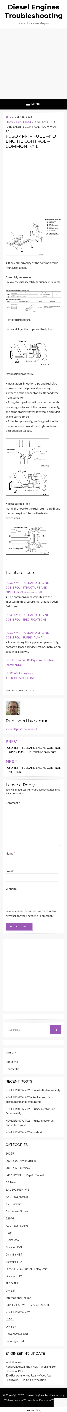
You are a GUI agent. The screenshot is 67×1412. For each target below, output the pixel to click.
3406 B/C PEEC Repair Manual (25, 1175)
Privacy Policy (33, 1409)
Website (11, 888)
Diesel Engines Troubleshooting (45, 1395)
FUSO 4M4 (23, 122)
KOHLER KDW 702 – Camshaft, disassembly (33, 1090)
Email (10, 871)
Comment (13, 802)
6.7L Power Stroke (17, 1211)
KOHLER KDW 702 (18, 1312)
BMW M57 (12, 1240)
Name (10, 853)
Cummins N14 (14, 1261)
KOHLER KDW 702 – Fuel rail (24, 1132)
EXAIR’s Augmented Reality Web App (29, 1375)
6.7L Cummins (14, 1204)
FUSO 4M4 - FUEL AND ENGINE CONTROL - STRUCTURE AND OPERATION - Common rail (27, 587)
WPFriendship (30, 1399)
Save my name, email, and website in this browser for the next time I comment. (31, 913)
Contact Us (12, 1069)
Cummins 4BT (14, 1254)
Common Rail (14, 1247)
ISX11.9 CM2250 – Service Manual (27, 1305)
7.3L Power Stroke (17, 1225)
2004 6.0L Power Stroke (21, 1160)
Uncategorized (15, 1341)
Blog (9, 1232)
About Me (12, 1061)
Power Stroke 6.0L (17, 1333)
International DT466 (18, 1297)
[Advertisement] (33, 63)
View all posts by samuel (21, 729)
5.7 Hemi (11, 1182)
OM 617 (11, 1326)
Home (10, 122)
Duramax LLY (14, 1276)
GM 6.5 (10, 1290)
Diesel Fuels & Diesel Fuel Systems (27, 1269)
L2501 (10, 1319)
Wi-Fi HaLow (14, 1362)
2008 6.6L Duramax (18, 1168)
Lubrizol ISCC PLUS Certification (26, 1379)
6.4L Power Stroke (17, 1196)
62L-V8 (10, 1218)
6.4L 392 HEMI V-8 (17, 1189)
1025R (10, 1153)
